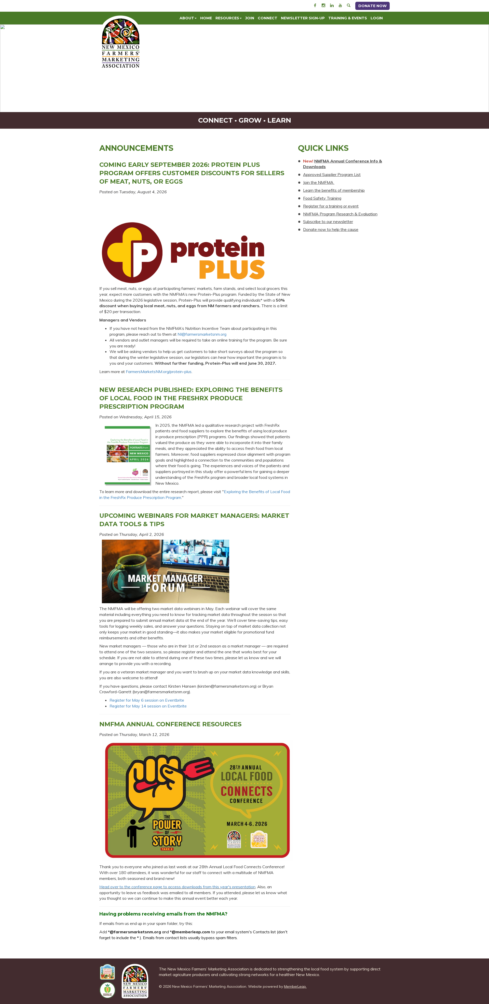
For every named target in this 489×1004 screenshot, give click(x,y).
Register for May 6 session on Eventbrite (147, 700)
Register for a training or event (331, 206)
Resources (227, 18)
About (187, 18)
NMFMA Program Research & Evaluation (340, 213)
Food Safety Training (322, 198)
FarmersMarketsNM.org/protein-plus (159, 371)
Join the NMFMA (318, 182)
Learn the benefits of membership (334, 190)
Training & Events (347, 18)
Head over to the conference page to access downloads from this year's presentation (177, 886)
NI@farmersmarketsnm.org (202, 334)
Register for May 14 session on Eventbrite (148, 705)
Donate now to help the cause (330, 229)
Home (206, 18)
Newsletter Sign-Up (303, 18)
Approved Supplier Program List (332, 174)
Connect (267, 18)
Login (377, 18)
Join (249, 18)
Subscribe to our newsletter (328, 221)
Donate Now (372, 6)
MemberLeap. (295, 986)
